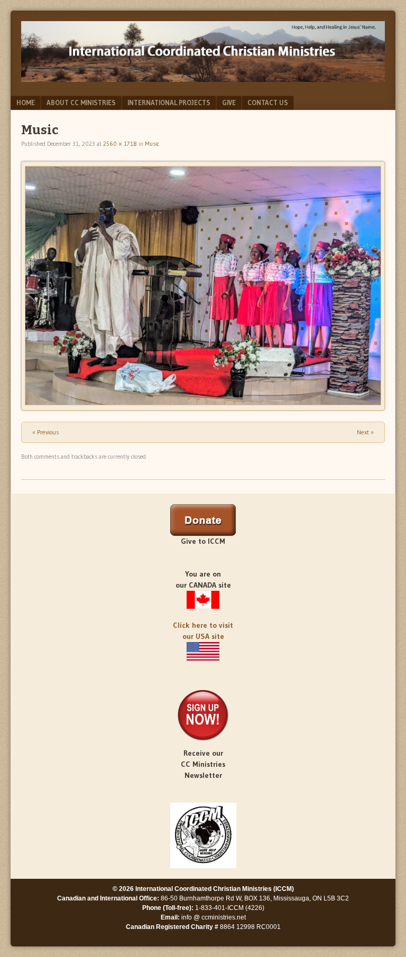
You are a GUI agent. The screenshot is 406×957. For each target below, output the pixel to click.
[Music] (203, 285)
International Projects (168, 102)
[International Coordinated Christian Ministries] (203, 78)
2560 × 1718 (120, 143)
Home (25, 102)
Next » (365, 432)
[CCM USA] (203, 651)
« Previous (45, 432)
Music (152, 143)
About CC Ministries (81, 102)
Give (229, 102)
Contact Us (267, 102)
